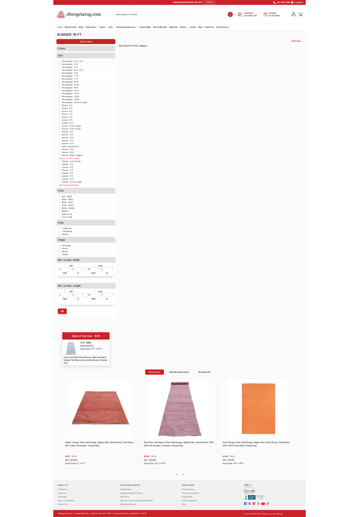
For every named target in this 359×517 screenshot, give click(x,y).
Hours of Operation (66, 500)
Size (110, 27)
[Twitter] (250, 503)
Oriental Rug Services (125, 27)
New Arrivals (70, 27)
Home (60, 27)
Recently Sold (204, 372)
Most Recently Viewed (179, 372)
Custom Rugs (145, 27)
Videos (193, 27)
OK (62, 311)
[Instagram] (259, 503)
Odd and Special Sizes (69, 185)
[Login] (294, 14)
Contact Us (209, 27)
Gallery (183, 27)
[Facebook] (246, 503)
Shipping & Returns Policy (131, 493)
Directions (62, 497)
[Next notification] (225, 2)
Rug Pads (173, 27)
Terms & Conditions (190, 493)
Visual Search (222, 27)
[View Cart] (300, 14)
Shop (81, 27)
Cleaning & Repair (128, 504)
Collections (90, 27)
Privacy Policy (188, 489)
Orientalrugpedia (189, 500)
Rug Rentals (187, 497)
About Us (62, 493)
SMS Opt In (125, 497)
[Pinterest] (254, 503)
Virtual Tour (63, 504)
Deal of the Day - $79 (86, 336)
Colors (102, 27)
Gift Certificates (160, 27)
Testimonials (125, 489)
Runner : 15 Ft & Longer (69, 158)
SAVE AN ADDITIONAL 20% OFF (179, 2)
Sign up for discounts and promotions (136, 500)
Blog (200, 27)
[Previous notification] (133, 2)
